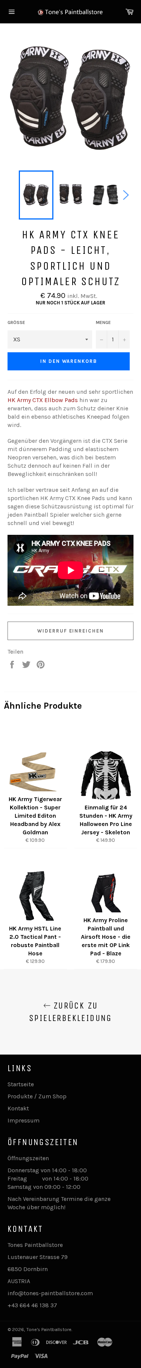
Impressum (23, 1120)
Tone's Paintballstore (48, 1329)
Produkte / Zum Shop (37, 1096)
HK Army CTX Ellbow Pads (43, 400)
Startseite (21, 1084)
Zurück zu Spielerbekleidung (70, 1011)
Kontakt (18, 1108)
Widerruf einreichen (70, 631)
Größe (16, 322)
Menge (103, 322)
